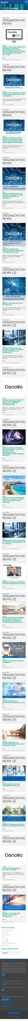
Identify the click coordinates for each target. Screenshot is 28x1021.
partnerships (17, 59)
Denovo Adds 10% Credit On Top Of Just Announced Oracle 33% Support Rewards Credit (13, 402)
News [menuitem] (12, 1017)
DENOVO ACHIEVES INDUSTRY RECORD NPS (12, 304)
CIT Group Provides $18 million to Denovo (11, 869)
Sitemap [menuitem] (8, 1017)
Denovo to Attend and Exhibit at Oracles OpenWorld (11, 915)
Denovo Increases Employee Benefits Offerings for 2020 (13, 825)
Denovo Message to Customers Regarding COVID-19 (13, 702)
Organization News (9, 59)
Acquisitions (5, 935)
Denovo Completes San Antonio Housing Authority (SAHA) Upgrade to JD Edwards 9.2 (13, 350)
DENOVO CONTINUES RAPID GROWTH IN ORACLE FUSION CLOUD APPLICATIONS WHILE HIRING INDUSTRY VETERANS (12, 140)
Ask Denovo (16, 362)
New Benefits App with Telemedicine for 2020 (11, 784)
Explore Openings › (5, 999)
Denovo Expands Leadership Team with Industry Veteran (13, 582)
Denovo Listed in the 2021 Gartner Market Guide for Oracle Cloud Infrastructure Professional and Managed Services (13, 451)
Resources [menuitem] (16, 1017)
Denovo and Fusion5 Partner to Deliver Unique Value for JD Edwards (13, 94)
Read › (3, 57)
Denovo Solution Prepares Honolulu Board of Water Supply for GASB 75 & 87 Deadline (13, 500)
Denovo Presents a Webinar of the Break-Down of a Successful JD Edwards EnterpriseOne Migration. (13, 620)
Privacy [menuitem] (19, 1017)
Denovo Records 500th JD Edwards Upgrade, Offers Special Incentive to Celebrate (12, 196)
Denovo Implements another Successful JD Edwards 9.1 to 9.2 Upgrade (13, 542)
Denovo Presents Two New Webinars (13, 661)
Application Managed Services (9, 943)
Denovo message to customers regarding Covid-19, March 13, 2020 (13, 744)
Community (12, 750)
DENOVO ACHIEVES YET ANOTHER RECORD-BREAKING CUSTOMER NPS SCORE (12, 250)
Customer (7, 548)
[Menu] (26, 2)
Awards (3, 937)
